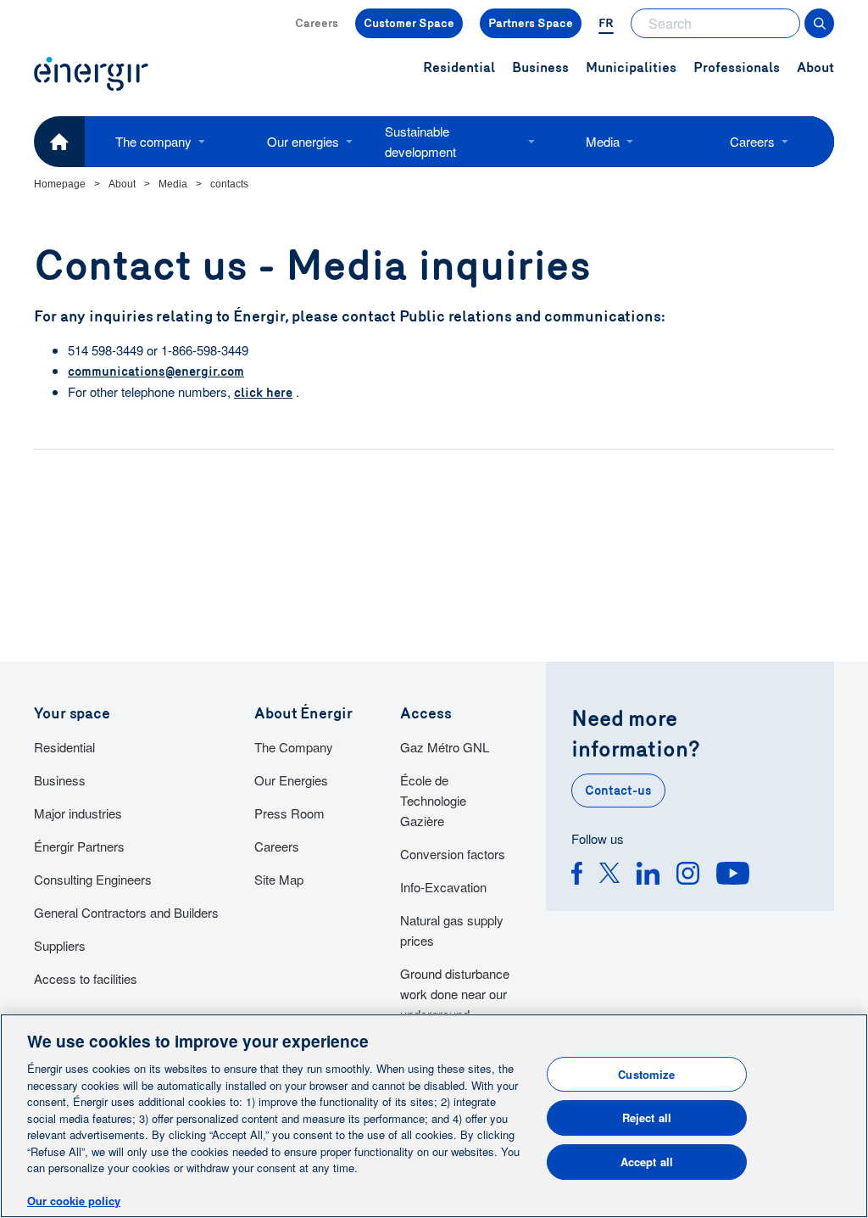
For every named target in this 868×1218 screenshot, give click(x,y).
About (815, 67)
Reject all (646, 1117)
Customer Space (409, 23)
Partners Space (530, 23)
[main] (434, 1116)
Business (60, 780)
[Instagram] (687, 876)
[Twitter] (609, 876)
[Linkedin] (648, 876)
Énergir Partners (79, 846)
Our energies (303, 141)
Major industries (78, 813)
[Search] (819, 23)
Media (603, 141)
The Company (293, 747)
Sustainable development (420, 141)
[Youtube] (732, 876)
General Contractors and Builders (126, 912)
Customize (646, 1074)
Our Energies (291, 780)
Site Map (278, 879)
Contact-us (618, 790)
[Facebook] (576, 876)
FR (606, 23)
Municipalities (631, 67)
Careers (316, 23)
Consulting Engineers (93, 879)
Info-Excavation (443, 887)
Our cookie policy (73, 1201)
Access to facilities (85, 978)
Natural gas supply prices (452, 930)
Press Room (289, 813)
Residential (64, 747)
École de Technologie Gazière (433, 800)
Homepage (60, 184)
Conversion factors (452, 854)
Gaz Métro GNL (444, 747)
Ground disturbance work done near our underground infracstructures (454, 1003)
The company (153, 141)
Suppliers (60, 945)
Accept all (646, 1162)
